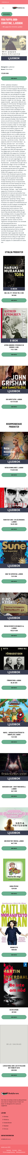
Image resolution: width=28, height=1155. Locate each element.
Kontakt (14, 1150)
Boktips (6, 1116)
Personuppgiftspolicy (9, 1152)
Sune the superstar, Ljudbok (14, 574)
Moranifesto (14, 947)
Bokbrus (6, 1119)
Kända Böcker (8, 1122)
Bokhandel (6, 14)
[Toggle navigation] (3, 8)
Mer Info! (14, 78)
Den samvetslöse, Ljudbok (14, 399)
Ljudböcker (11, 67)
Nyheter (6, 1126)
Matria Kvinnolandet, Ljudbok (14, 467)
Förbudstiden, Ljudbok (14, 680)
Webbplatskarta (20, 1152)
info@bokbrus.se (5, 2)
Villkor (20, 1150)
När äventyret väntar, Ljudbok (14, 841)
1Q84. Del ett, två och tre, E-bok (14, 293)
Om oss (6, 1129)
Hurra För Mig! (14, 886)
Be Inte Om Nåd (14, 1010)
